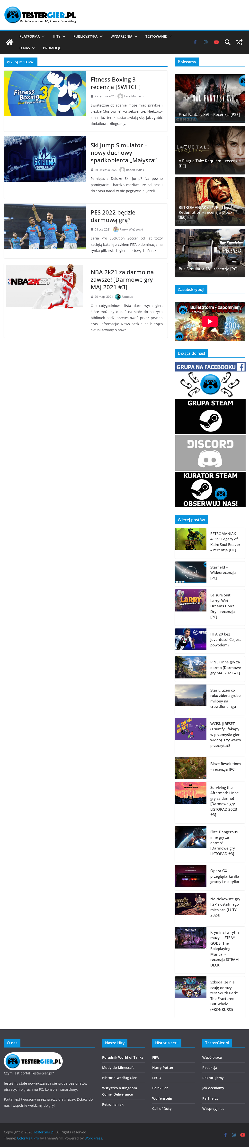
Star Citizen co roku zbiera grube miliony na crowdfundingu (225, 698)
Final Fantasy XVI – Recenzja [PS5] (209, 114)
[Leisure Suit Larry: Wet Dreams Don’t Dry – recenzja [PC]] (190, 607)
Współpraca (212, 1057)
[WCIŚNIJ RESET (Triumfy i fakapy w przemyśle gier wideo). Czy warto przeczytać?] (190, 736)
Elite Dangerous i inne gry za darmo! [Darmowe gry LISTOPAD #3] (225, 842)
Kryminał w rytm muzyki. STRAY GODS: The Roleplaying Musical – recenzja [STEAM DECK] (224, 948)
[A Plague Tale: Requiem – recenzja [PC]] (210, 150)
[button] (42, 36)
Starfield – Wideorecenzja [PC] (223, 572)
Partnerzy (210, 1098)
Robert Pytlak (135, 170)
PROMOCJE (52, 48)
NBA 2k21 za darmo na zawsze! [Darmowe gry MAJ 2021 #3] (122, 279)
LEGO (156, 1077)
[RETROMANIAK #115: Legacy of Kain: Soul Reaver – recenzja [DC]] (190, 543)
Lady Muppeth (133, 96)
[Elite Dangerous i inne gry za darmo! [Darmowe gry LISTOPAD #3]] (190, 844)
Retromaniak (113, 1104)
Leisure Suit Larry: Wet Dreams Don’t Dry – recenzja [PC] (222, 606)
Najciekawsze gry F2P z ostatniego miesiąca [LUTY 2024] (225, 907)
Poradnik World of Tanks (122, 1057)
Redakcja (209, 1067)
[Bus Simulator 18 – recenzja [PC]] (210, 253)
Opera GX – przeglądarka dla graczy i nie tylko (224, 876)
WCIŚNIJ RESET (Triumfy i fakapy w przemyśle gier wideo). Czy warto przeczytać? (225, 734)
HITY (56, 36)
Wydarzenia (121, 36)
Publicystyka (85, 36)
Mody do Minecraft (118, 1067)
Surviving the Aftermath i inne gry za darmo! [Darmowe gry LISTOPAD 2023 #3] (224, 801)
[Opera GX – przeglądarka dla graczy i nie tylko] (190, 877)
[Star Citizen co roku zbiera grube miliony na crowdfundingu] (190, 700)
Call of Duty (162, 1108)
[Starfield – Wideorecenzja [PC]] (190, 574)
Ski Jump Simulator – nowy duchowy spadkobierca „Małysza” (124, 152)
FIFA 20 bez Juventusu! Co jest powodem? (225, 639)
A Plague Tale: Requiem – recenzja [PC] (210, 163)
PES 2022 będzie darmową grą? (113, 216)
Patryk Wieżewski (131, 229)
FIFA (155, 1057)
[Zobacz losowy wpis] (239, 42)
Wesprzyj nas (213, 1108)
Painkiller (160, 1088)
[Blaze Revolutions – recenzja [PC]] (190, 768)
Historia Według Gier (119, 1077)
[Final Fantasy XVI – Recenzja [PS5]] (210, 98)
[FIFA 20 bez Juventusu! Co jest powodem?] (190, 641)
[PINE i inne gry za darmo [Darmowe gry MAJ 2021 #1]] (190, 669)
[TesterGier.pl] (10, 42)
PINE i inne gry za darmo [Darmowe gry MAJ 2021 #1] (225, 667)
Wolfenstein (162, 1098)
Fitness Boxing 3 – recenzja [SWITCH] (116, 83)
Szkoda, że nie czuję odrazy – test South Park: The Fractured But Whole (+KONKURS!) (224, 996)
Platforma (29, 36)
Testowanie (156, 36)
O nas (24, 48)
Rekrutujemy (213, 1077)
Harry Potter (162, 1067)
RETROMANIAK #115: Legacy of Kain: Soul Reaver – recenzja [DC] (225, 542)
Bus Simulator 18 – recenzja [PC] (208, 269)
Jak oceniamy (213, 1088)
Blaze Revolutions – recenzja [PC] (225, 766)
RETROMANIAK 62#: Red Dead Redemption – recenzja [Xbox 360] (206, 212)
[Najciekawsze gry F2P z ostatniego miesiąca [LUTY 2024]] (190, 908)
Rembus (127, 297)
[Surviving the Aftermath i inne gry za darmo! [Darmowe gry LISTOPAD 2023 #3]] (190, 802)
